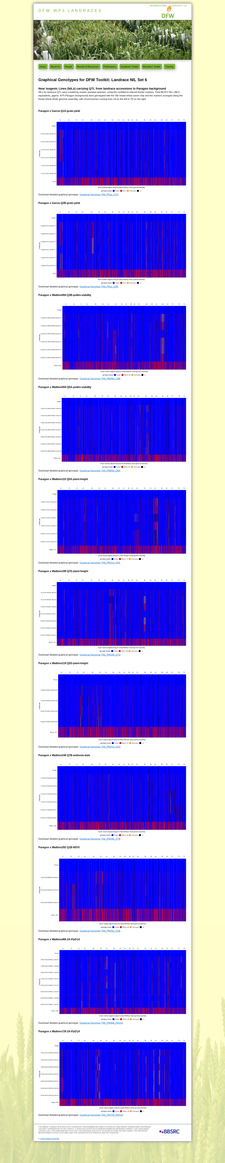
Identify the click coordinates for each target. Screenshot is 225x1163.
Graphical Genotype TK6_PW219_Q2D (100, 746)
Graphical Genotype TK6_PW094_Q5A (100, 470)
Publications (109, 66)
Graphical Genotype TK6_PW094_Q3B (100, 378)
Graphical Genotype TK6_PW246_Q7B (100, 838)
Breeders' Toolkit (151, 66)
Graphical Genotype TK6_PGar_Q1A (99, 194)
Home (43, 66)
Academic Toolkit (129, 66)
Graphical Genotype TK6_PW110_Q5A (100, 562)
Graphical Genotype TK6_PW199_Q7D (100, 654)
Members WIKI (158, 5)
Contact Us (179, 5)
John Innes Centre (49, 1139)
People (68, 66)
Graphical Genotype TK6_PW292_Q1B (100, 931)
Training (169, 66)
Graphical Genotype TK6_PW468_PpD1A (101, 1023)
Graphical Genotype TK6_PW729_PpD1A (101, 1115)
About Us (55, 66)
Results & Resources (88, 66)
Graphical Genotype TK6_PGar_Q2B (99, 286)
